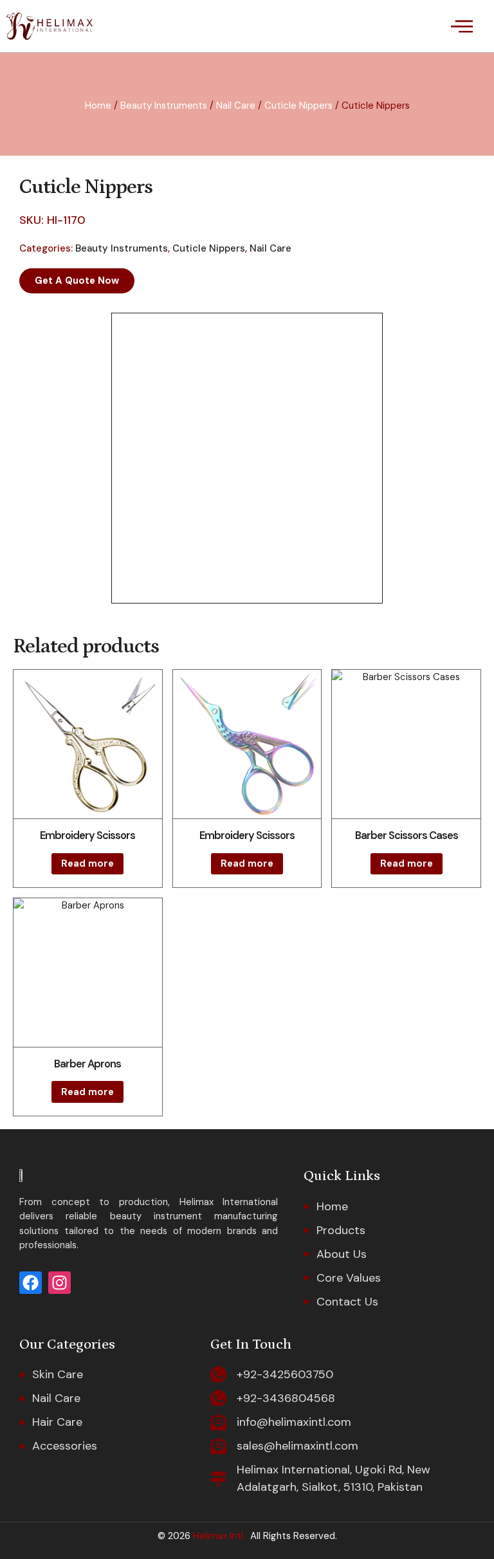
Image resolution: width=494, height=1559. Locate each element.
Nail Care (235, 105)
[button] (461, 26)
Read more (87, 863)
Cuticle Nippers (298, 105)
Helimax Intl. (217, 1535)
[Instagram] (59, 1282)
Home (98, 105)
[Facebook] (30, 1282)
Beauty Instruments (163, 105)
